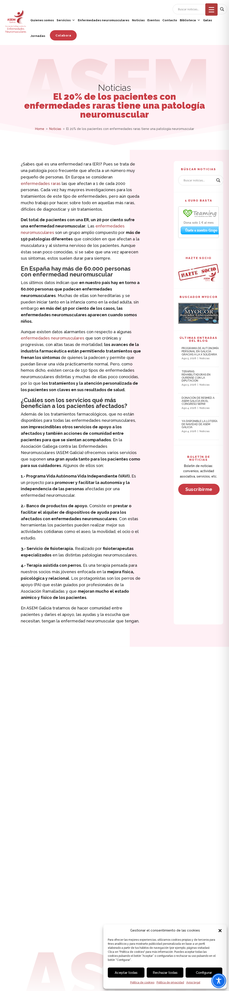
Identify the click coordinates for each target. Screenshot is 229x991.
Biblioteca (188, 20)
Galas (207, 20)
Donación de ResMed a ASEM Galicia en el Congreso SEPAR (198, 401)
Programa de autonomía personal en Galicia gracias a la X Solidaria (200, 351)
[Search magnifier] (222, 9)
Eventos (153, 20)
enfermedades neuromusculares (52, 338)
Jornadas (37, 36)
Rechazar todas (165, 973)
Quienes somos (42, 20)
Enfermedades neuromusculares (103, 20)
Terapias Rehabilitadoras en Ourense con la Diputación (196, 376)
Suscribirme (198, 489)
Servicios (64, 20)
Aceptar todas (126, 973)
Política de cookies (142, 982)
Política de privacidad (170, 982)
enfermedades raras (41, 183)
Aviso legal (193, 982)
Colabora (63, 35)
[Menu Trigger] (211, 9)
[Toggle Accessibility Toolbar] (219, 981)
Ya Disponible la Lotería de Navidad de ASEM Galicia (199, 424)
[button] (220, 930)
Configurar (204, 973)
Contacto (169, 20)
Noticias (138, 20)
